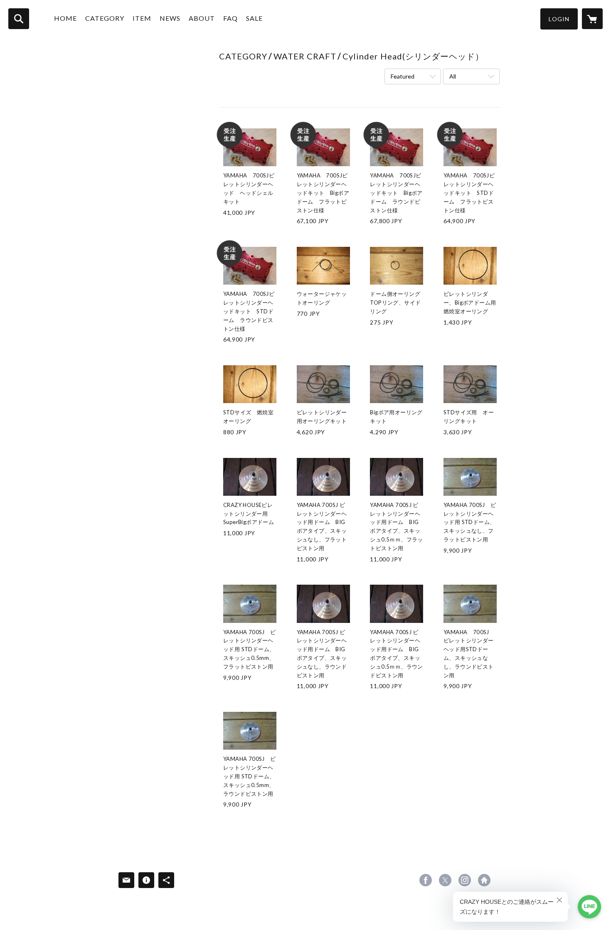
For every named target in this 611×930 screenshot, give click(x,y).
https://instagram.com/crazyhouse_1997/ (464, 880)
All (452, 76)
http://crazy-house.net (484, 880)
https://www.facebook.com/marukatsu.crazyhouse (425, 880)
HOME (65, 18)
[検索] (18, 18)
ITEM (142, 18)
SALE (254, 18)
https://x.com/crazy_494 (445, 880)
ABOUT (202, 18)
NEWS (170, 18)
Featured (402, 76)
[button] (559, 19)
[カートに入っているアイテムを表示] (592, 18)
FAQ (230, 18)
